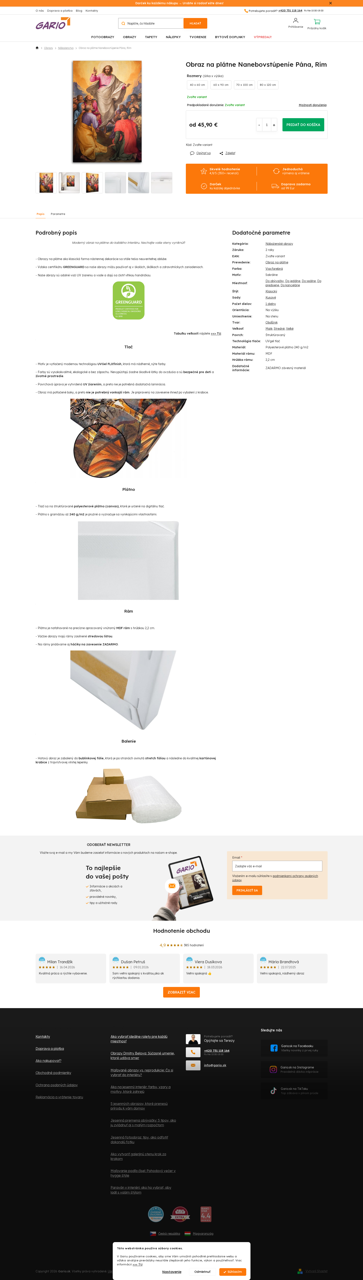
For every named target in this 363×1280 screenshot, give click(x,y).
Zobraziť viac (181, 992)
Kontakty (92, 10)
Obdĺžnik (272, 322)
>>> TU (137, 1264)
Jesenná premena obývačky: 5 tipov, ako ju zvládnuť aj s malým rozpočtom (143, 1122)
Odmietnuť (202, 1272)
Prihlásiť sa (247, 890)
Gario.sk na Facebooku (299, 1048)
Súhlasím (235, 1272)
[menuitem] (102, 37)
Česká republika (169, 1234)
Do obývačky (275, 281)
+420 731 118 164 (216, 1051)
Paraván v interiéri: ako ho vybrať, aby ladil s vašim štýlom (141, 1189)
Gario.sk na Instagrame (299, 1069)
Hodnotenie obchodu (181, 930)
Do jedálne (292, 281)
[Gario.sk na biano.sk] (205, 1215)
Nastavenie (171, 1272)
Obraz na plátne (277, 262)
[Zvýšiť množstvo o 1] (274, 124)
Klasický (271, 291)
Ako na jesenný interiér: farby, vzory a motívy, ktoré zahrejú (141, 1089)
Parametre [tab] (58, 214)
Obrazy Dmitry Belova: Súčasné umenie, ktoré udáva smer (143, 1055)
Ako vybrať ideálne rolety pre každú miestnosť (139, 1038)
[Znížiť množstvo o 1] (259, 124)
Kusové (271, 297)
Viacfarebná (274, 269)
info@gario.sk (215, 1065)
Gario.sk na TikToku (299, 1091)
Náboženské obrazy (279, 244)
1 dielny (271, 304)
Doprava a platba (59, 10)
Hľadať (195, 23)
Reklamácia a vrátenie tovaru (59, 1097)
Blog (79, 10)
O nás (40, 10)
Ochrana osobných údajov (57, 1085)
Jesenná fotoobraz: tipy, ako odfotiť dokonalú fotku (139, 1139)
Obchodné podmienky (53, 1073)
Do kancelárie (290, 285)
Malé (269, 329)
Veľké (289, 329)
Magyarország (203, 1234)
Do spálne (309, 281)
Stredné (279, 329)
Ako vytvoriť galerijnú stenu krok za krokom (138, 1156)
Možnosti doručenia (313, 105)
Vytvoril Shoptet (317, 1271)
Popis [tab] (41, 214)
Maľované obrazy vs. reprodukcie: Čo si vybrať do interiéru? (142, 1072)
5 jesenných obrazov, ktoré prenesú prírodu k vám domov (139, 1105)
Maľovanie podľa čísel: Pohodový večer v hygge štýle (143, 1173)
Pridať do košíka (303, 125)
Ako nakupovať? (48, 1061)
